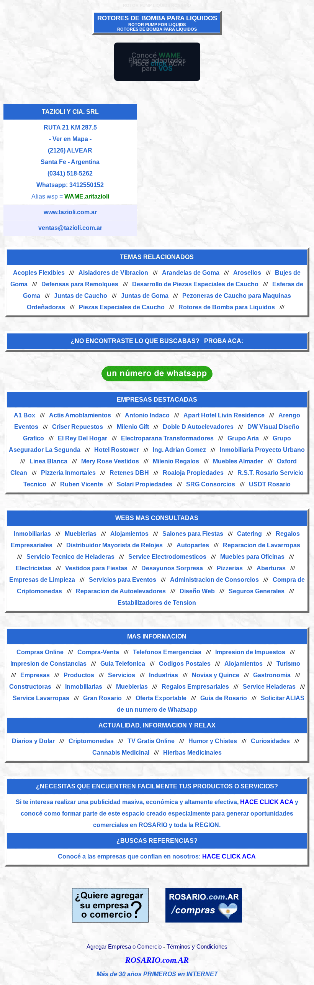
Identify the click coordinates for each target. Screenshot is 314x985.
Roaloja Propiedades (193, 473)
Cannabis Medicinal (120, 752)
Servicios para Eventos (122, 579)
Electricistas (33, 568)
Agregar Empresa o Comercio (124, 947)
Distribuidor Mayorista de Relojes (114, 545)
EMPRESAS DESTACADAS (157, 399)
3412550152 (86, 185)
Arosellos (247, 272)
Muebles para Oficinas (252, 556)
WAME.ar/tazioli (86, 196)
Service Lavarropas (41, 698)
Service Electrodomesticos (167, 556)
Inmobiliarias (32, 533)
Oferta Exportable (161, 698)
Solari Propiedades (144, 484)
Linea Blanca (48, 461)
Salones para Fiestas (192, 533)
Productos (79, 675)
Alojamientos (129, 533)
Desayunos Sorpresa (172, 568)
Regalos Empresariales (195, 686)
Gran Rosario (102, 698)
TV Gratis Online (151, 741)
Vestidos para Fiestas (96, 568)
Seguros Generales (257, 591)
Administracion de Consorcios (214, 579)
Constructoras (30, 686)
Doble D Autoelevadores (198, 427)
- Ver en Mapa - (70, 139)
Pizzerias (230, 568)
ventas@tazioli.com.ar (70, 228)
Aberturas (271, 568)
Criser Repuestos (77, 427)
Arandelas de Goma (190, 272)
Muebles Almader (238, 461)
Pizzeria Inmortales (68, 473)
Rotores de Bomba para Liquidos (226, 307)
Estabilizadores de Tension (157, 602)
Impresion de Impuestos (250, 652)
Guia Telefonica (122, 663)
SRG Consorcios (210, 484)
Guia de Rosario (223, 698)
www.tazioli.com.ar (70, 212)
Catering (249, 533)
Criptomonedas (91, 741)
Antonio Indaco (147, 415)
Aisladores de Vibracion (113, 272)
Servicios (121, 675)
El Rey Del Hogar (82, 438)
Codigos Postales (185, 663)
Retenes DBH (129, 473)
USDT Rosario (270, 484)
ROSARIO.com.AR (157, 960)
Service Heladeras (269, 686)
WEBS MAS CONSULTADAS (156, 518)
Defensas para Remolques (79, 284)
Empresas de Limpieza (42, 579)
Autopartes (193, 545)
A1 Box (24, 415)
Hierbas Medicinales (192, 752)
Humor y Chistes (212, 741)
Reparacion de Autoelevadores (121, 591)
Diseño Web (197, 591)
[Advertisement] (224, 159)
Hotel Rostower (116, 450)
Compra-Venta (98, 652)
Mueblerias (80, 533)
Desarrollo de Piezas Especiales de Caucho (195, 284)
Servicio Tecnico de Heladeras (70, 556)
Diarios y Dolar (33, 741)
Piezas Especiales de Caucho (122, 307)
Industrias (163, 675)
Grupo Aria (243, 438)
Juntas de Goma (144, 295)
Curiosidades (270, 741)
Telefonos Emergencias (167, 652)
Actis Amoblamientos (80, 415)
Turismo (288, 663)
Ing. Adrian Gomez (179, 450)
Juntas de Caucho (80, 295)
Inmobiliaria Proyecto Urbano (262, 450)
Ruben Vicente (81, 484)
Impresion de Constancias (48, 663)
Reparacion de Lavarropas (261, 545)
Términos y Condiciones (197, 947)
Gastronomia (272, 675)
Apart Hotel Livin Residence (224, 415)
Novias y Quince (215, 675)
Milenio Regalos (176, 461)
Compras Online (40, 652)
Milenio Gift (133, 427)
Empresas (35, 675)
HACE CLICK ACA (266, 802)
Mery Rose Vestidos (110, 461)
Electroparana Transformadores (167, 438)
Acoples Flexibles (39, 272)
